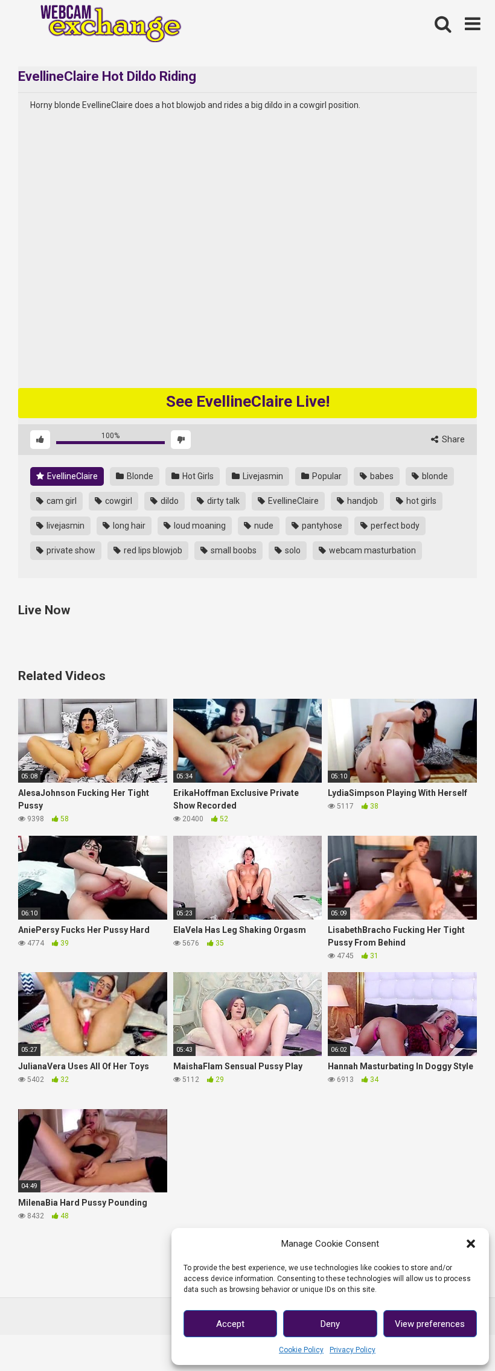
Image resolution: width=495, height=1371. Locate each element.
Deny (330, 1324)
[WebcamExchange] (104, 24)
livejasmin (65, 525)
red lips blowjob (152, 550)
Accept (230, 1324)
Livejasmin (262, 476)
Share (452, 439)
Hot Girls (197, 476)
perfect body (394, 525)
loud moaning (199, 525)
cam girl (61, 501)
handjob (361, 501)
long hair (128, 525)
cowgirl (117, 501)
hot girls (420, 501)
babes (381, 476)
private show (70, 550)
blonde (434, 476)
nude (262, 525)
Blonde (139, 476)
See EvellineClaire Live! (248, 401)
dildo (169, 501)
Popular (326, 476)
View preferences (430, 1324)
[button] (471, 1244)
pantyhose (321, 525)
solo (292, 550)
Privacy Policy (352, 1350)
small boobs (233, 550)
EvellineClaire (71, 476)
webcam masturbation (371, 550)
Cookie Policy (301, 1350)
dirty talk (222, 501)
